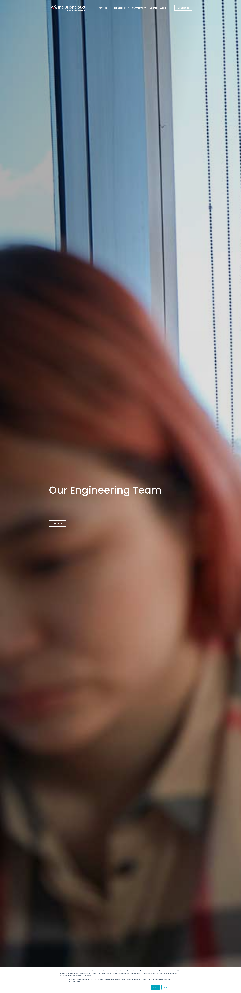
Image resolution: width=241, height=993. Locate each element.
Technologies (120, 7)
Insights (153, 7)
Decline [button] (166, 987)
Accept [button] (155, 987)
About (163, 7)
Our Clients (138, 7)
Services (102, 7)
